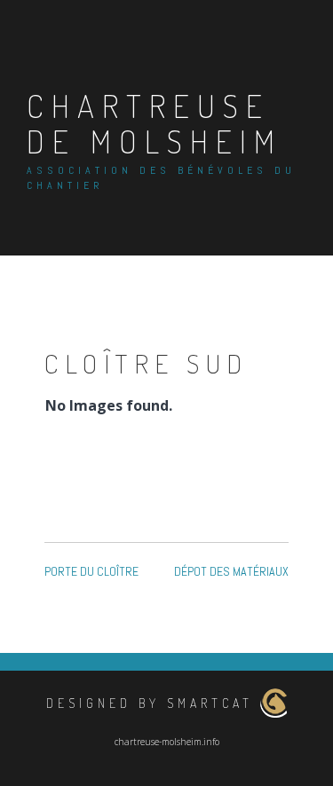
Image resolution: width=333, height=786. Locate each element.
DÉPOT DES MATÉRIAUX (231, 571)
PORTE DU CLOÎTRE (91, 571)
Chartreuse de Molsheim (154, 123)
